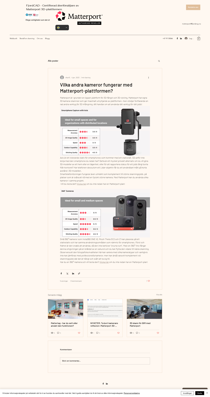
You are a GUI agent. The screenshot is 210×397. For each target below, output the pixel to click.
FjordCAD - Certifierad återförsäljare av (50, 5)
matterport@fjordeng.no (191, 24)
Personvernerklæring (132, 393)
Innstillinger (187, 393)
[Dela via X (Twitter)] (67, 273)
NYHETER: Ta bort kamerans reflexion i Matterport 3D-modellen (104, 324)
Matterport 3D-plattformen (42, 9)
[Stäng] (207, 393)
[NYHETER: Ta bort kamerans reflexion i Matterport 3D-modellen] (105, 309)
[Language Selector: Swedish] (62, 27)
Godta (199, 393)
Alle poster (53, 61)
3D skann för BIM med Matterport (140, 324)
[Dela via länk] (79, 273)
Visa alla (159, 295)
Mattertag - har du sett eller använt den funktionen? (64, 324)
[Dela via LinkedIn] (73, 273)
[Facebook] (177, 38)
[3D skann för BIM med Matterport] (144, 309)
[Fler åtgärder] (148, 77)
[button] (198, 38)
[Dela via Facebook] (61, 273)
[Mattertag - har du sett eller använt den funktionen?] (65, 309)
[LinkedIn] (181, 38)
